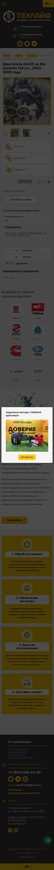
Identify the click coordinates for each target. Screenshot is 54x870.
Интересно (27, 457)
